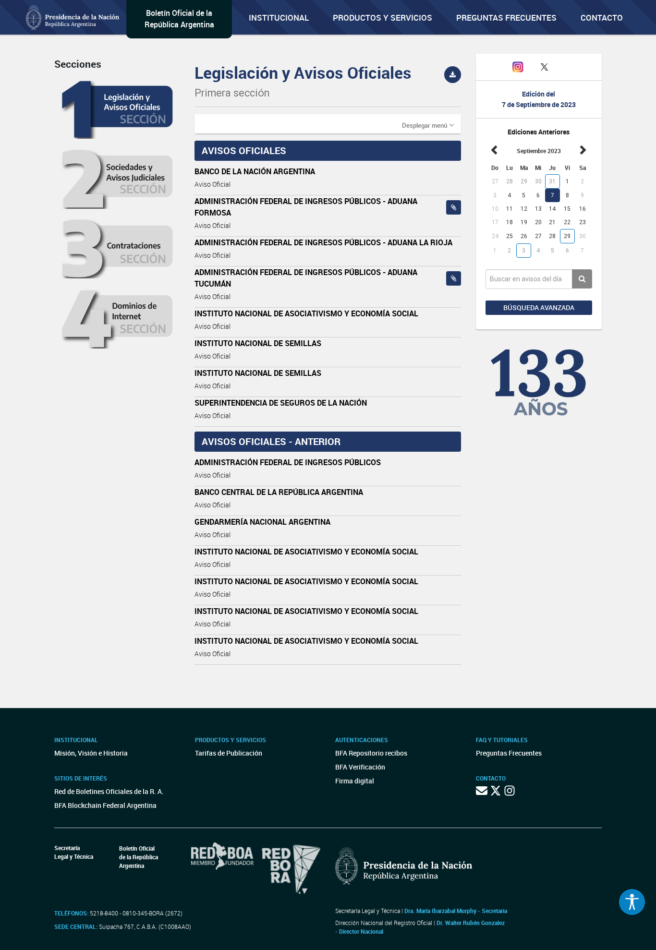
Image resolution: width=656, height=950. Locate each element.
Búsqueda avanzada (538, 307)
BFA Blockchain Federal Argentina (105, 805)
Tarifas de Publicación (228, 753)
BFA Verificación (360, 766)
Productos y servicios (382, 17)
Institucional (279, 17)
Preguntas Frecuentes (506, 17)
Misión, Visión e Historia (91, 753)
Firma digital (354, 780)
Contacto (602, 17)
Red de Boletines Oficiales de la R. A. (109, 791)
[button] (428, 125)
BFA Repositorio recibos (371, 753)
